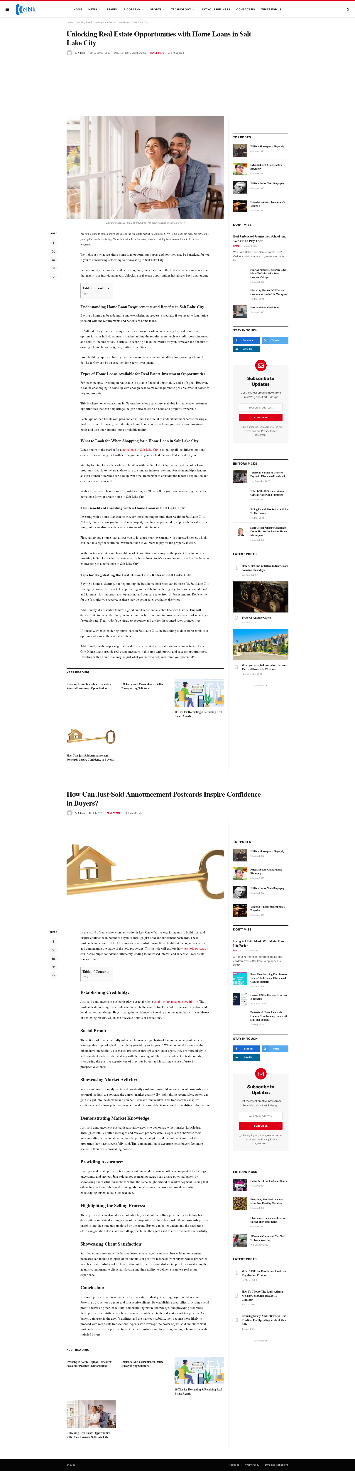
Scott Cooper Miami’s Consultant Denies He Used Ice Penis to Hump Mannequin (268, 531)
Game (236, 246)
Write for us (271, 9)
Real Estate (157, 53)
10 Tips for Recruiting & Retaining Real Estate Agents (198, 714)
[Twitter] (53, 251)
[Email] (53, 276)
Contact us (245, 9)
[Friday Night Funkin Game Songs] (240, 1185)
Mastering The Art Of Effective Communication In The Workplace (269, 292)
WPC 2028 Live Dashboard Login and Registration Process (265, 1273)
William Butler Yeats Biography (267, 183)
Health (237, 950)
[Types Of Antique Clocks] (260, 597)
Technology (181, 9)
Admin (81, 52)
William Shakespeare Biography (267, 146)
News (92, 9)
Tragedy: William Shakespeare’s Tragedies (267, 203)
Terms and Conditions (275, 1464)
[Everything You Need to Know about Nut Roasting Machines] (240, 1203)
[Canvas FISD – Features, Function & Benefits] (240, 999)
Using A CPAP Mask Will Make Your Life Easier (258, 943)
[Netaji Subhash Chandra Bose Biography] (240, 169)
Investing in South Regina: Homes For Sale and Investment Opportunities (89, 686)
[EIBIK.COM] (26, 9)
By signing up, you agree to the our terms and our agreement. (262, 431)
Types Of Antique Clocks (256, 617)
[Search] (347, 9)
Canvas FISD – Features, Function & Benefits (268, 997)
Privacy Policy (269, 431)
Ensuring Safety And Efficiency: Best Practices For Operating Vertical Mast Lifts (264, 1320)
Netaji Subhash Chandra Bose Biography (266, 166)
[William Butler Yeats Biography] (240, 187)
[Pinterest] (53, 268)
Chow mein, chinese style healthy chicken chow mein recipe (267, 1220)
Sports (155, 9)
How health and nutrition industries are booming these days (265, 568)
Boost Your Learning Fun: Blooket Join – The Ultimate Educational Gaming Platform (268, 978)
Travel (112, 9)
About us (234, 1464)
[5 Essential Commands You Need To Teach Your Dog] (240, 1240)
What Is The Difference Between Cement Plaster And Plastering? (267, 493)
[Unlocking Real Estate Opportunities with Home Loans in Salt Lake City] (145, 167)
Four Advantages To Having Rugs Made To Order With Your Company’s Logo (268, 273)
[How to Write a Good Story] (240, 311)
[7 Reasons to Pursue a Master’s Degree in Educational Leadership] (240, 476)
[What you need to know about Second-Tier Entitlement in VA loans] (260, 644)
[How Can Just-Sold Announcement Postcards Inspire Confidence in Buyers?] (91, 736)
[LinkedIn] (53, 259)
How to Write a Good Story (264, 307)
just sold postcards (195, 948)
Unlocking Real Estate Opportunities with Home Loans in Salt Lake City (88, 1435)
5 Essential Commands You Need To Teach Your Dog (267, 1238)
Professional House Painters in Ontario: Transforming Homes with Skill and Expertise (269, 1016)
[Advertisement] (177, 84)
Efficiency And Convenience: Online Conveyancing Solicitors (142, 686)
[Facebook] (53, 242)
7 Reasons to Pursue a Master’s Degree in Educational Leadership (268, 474)
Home (78, 9)
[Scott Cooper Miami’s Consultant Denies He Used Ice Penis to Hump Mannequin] (240, 532)
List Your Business (215, 9)
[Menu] (7, 9)
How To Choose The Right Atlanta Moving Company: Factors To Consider (262, 1295)
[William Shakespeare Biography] (240, 150)
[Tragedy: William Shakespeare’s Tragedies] (240, 206)
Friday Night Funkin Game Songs (268, 1181)
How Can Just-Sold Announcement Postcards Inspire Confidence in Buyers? (90, 757)
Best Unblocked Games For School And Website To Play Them (259, 238)
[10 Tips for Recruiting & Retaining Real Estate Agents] (199, 693)
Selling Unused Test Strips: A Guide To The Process (269, 511)
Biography (132, 9)
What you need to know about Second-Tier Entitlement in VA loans (264, 667)
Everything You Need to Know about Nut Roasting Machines (266, 1201)
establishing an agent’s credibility (176, 1001)
